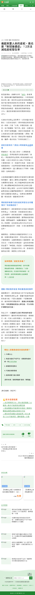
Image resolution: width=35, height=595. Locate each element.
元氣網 (6, 40)
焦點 (2, 6)
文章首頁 (14, 588)
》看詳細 (11, 277)
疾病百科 (25, 585)
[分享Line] (13, 9)
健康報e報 (9, 578)
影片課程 (4, 486)
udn (2, 40)
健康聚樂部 (12, 585)
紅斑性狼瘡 (13, 361)
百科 (26, 6)
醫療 (21, 6)
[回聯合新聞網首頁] (2, 2)
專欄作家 (20, 588)
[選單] (33, 2)
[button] (32, 5)
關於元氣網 (5, 585)
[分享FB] (4, 9)
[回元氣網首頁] (6, 2)
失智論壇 (14, 6)
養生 (8, 6)
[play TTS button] (8, 90)
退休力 (31, 585)
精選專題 (19, 585)
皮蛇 (23, 94)
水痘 (29, 145)
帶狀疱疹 (4, 154)
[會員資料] (30, 2)
